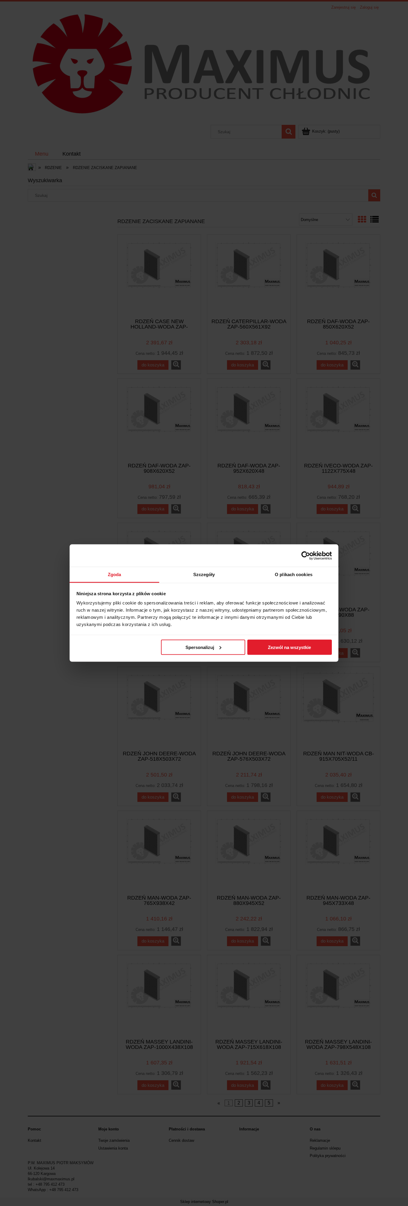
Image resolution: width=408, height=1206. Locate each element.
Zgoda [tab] (114, 574)
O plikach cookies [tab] (293, 574)
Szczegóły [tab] (204, 574)
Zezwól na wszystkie (289, 647)
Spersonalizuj (199, 647)
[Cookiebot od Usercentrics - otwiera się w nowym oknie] (306, 555)
